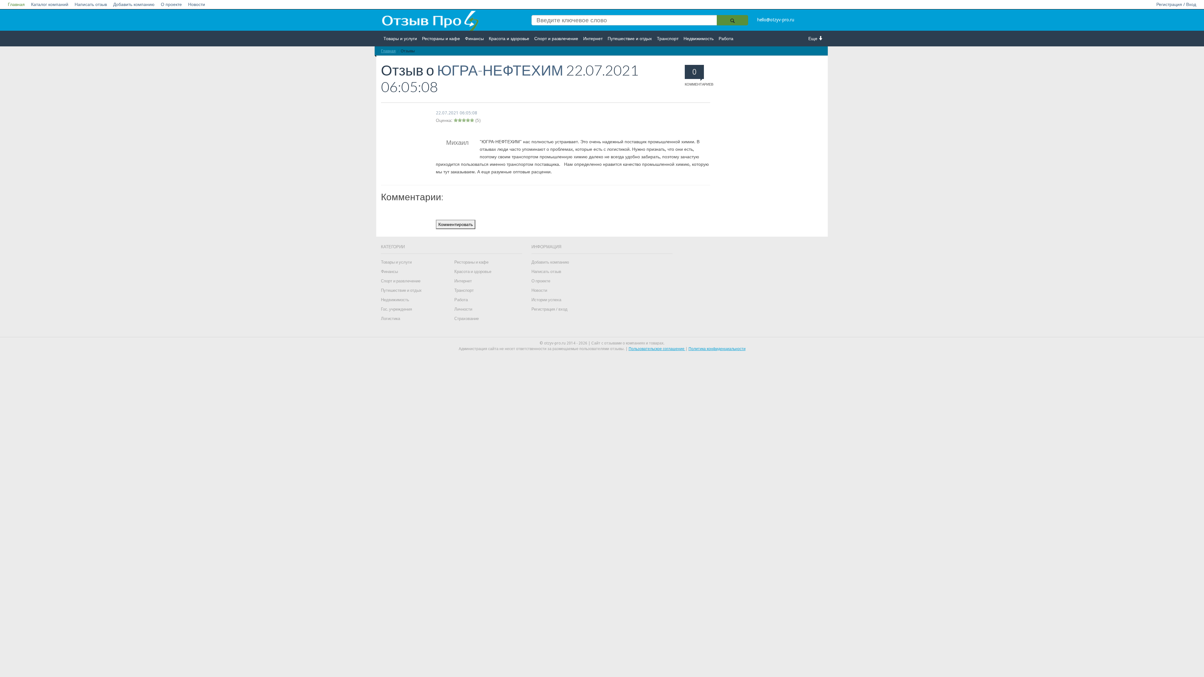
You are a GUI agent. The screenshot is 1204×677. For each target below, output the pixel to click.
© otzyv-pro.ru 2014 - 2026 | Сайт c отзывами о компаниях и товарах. (602, 343)
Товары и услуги (400, 38)
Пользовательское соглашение (657, 349)
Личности (463, 309)
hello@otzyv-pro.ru (775, 19)
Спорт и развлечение (556, 38)
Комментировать (455, 224)
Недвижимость (699, 38)
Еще (813, 38)
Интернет (593, 38)
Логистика (390, 318)
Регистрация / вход (549, 309)
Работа (726, 38)
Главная (16, 4)
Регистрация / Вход (1176, 4)
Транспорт (668, 38)
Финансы (474, 38)
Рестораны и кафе (441, 38)
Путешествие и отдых (630, 38)
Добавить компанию (134, 4)
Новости (196, 4)
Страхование (466, 318)
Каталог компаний (49, 4)
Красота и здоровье (509, 38)
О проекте (171, 4)
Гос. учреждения (396, 309)
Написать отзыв (91, 4)
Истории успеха (546, 299)
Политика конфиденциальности (717, 349)
